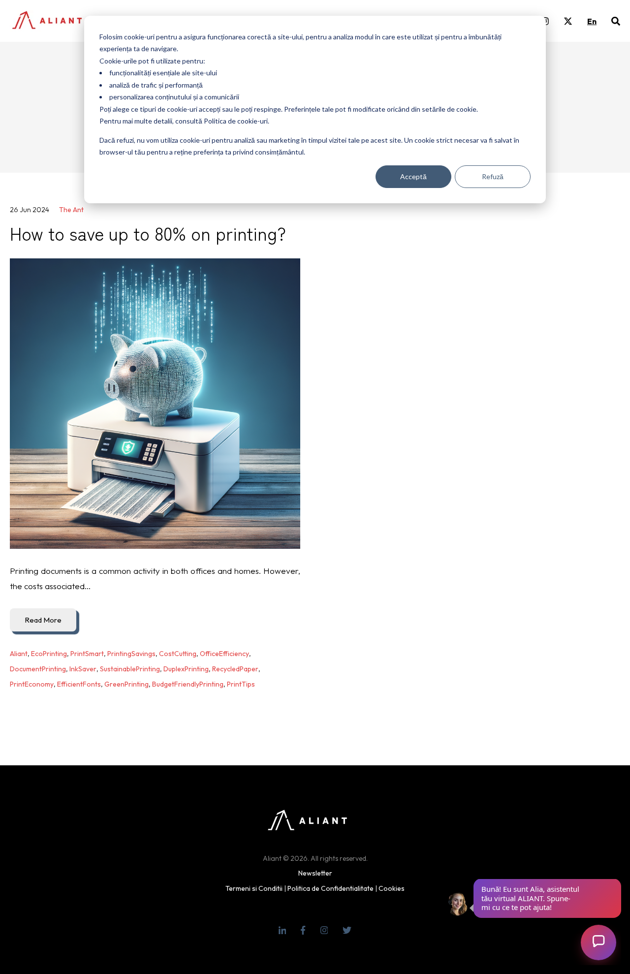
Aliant (19, 653)
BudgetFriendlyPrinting (187, 684)
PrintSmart (87, 653)
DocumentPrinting (38, 668)
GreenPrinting (126, 684)
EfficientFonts (79, 684)
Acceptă (413, 176)
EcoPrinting (49, 653)
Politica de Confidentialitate (330, 888)
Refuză (493, 176)
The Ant (71, 209)
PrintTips (241, 684)
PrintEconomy (32, 684)
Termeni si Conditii (254, 888)
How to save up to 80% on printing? (148, 233)
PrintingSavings (131, 653)
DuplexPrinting (186, 668)
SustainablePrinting (130, 668)
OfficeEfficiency (224, 653)
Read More (43, 620)
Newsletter (315, 873)
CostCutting (177, 653)
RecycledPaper (235, 668)
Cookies (391, 888)
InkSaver (82, 668)
